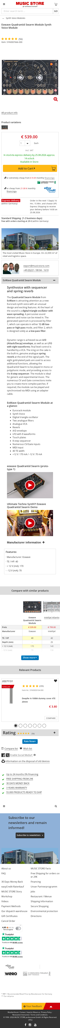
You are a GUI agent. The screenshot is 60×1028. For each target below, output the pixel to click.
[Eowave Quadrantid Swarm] (4, 127)
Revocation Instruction (21, 1015)
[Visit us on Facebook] (25, 1025)
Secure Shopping (40, 906)
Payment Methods (11, 906)
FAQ (3, 873)
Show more (29, 657)
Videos (5, 901)
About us (6, 868)
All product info (9, 112)
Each (36, 142)
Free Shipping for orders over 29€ (45, 875)
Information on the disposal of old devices (27, 761)
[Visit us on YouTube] (35, 1025)
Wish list (27, 748)
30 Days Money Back (12, 881)
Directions (36, 916)
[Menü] (20, 926)
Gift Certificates (9, 916)
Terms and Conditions (39, 1015)
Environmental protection (44, 911)
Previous (5, 75)
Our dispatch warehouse (14, 911)
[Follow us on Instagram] (30, 1025)
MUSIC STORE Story (11, 891)
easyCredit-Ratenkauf (12, 886)
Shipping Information (42, 901)
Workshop (6, 896)
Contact (23, 1012)
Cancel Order (8, 921)
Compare (51, 718)
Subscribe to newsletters (28, 835)
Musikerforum (13, 1012)
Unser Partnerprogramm (44, 886)
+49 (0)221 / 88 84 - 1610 (36, 270)
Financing (36, 881)
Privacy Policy (46, 1012)
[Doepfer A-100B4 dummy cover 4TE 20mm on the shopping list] (55, 680)
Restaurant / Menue (41, 896)
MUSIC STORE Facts (41, 868)
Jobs (33, 891)
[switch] (18, 928)
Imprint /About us (33, 1012)
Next (54, 75)
